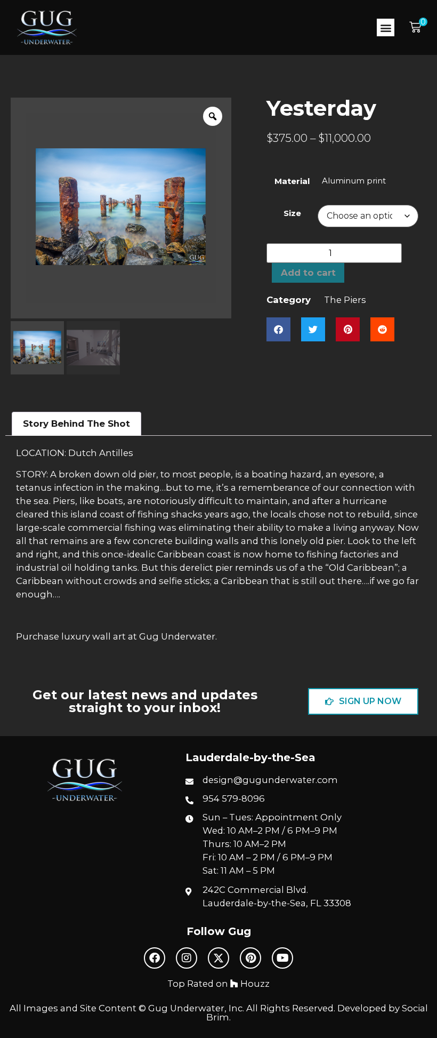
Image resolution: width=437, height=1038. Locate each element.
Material (292, 181)
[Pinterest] (250, 958)
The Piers (345, 299)
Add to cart (308, 272)
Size (292, 213)
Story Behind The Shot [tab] (76, 423)
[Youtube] (282, 958)
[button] (385, 27)
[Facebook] (154, 958)
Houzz (254, 983)
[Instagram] (186, 958)
